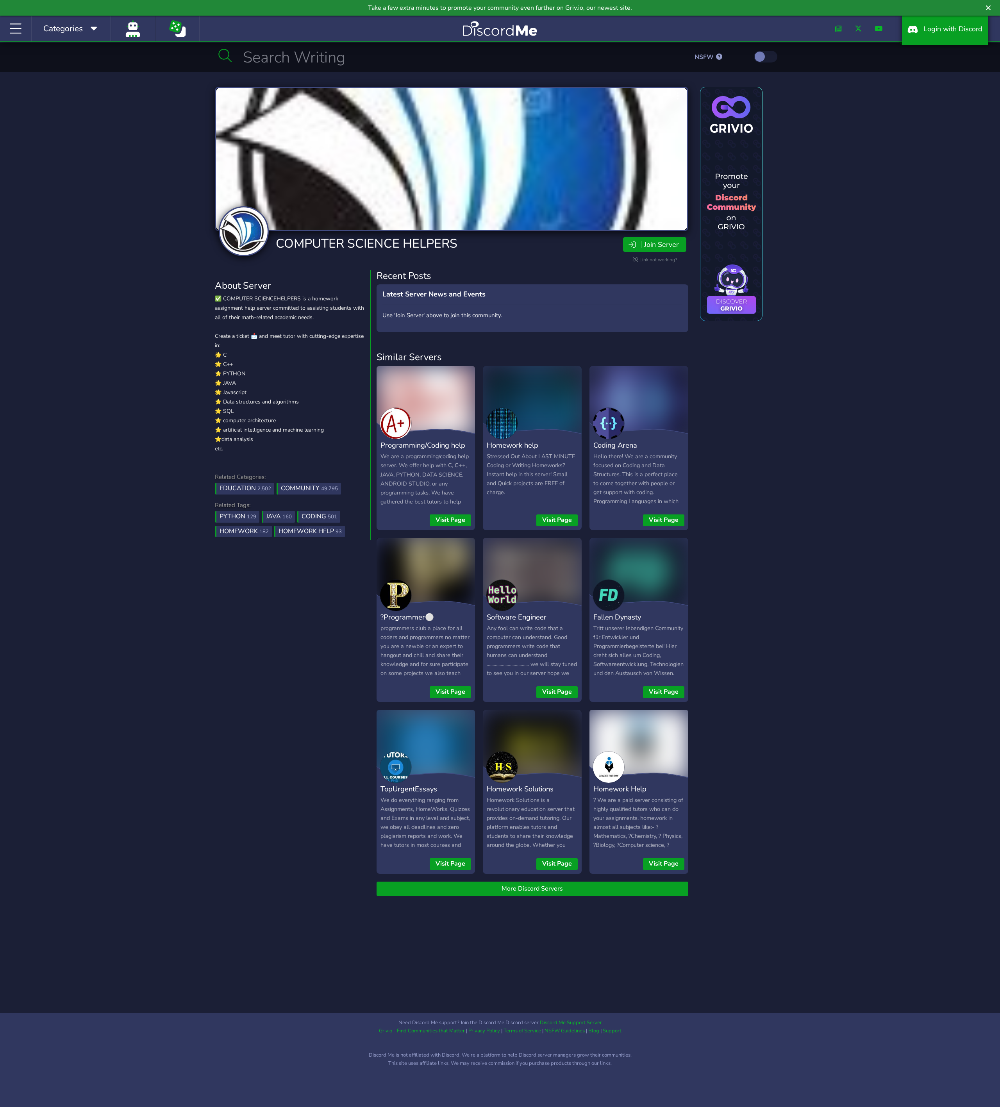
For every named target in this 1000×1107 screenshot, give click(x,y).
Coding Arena (615, 445)
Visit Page (450, 520)
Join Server (661, 244)
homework (244, 531)
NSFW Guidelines (565, 1030)
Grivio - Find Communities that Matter (422, 1030)
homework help (310, 531)
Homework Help (619, 789)
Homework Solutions (520, 789)
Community (309, 488)
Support (612, 1030)
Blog (593, 1030)
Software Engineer (516, 617)
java (279, 516)
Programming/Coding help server (422, 450)
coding (319, 516)
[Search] (225, 55)
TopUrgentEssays (408, 789)
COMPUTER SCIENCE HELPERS (366, 243)
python (238, 516)
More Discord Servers (532, 888)
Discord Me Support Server (571, 1022)
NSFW (705, 57)
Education (245, 488)
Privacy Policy (484, 1030)
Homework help (512, 445)
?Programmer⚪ (407, 617)
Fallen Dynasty (617, 617)
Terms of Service (522, 1030)
